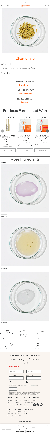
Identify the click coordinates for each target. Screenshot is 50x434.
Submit (13, 389)
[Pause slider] (42, 1)
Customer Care (18, 413)
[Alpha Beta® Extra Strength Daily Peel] (42, 125)
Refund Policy (10, 418)
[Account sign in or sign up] (42, 6)
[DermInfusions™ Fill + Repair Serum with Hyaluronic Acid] (8, 125)
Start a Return (18, 411)
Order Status (18, 400)
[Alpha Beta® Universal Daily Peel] (25, 125)
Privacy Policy (27, 385)
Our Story (9, 400)
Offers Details (18, 415)
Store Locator (18, 409)
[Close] (47, 425)
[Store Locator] (45, 6)
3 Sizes (19, 144)
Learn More (4, 214)
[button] (4, 2)
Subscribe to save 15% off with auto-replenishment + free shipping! (25, 2)
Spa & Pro (26, 400)
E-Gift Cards (27, 407)
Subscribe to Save (28, 409)
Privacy (35, 394)
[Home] (25, 6)
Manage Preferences (20, 431)
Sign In (34, 400)
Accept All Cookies (30, 431)
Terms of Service (33, 385)
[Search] (8, 6)
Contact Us (17, 402)
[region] (25, 429)
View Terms (31, 394)
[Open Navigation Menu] (1, 6)
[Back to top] (47, 423)
